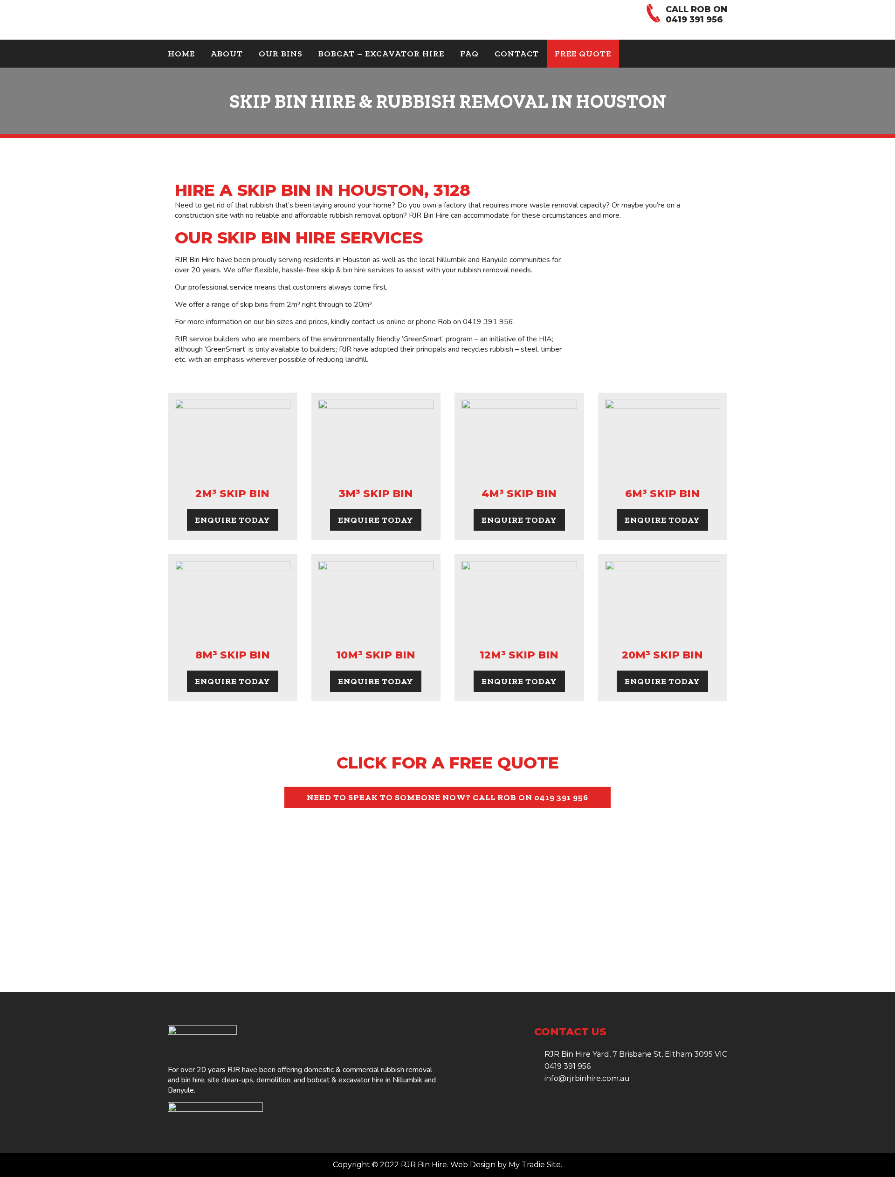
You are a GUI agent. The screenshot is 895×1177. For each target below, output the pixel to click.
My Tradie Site (535, 1164)
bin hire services (368, 270)
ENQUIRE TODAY (232, 520)
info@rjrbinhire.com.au (587, 1078)
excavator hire (361, 1080)
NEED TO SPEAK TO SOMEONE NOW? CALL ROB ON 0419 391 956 (447, 797)
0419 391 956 (694, 19)
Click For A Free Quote (448, 763)
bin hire (192, 1080)
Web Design (473, 1164)
